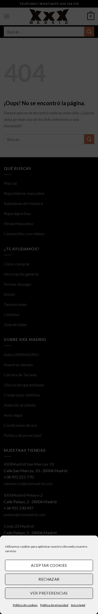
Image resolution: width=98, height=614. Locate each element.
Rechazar (49, 579)
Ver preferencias (49, 593)
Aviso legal (78, 605)
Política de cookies (25, 605)
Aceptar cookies (49, 565)
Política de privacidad (54, 605)
